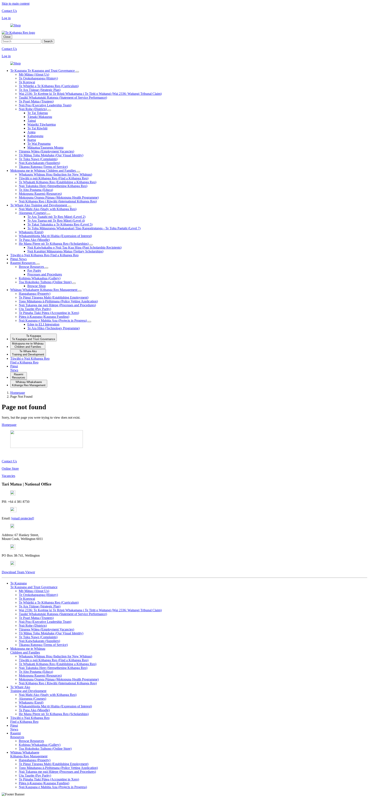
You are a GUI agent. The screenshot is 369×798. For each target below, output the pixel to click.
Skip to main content (15, 3)
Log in (6, 18)
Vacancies (8, 476)
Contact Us (9, 11)
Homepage (9, 425)
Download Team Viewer (18, 572)
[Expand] (77, 71)
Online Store (10, 468)
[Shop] (15, 25)
